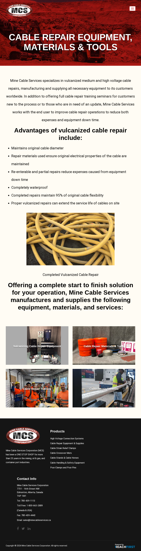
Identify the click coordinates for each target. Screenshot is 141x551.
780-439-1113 (28, 500)
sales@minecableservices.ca (37, 520)
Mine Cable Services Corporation (36, 546)
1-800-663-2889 (35, 505)
